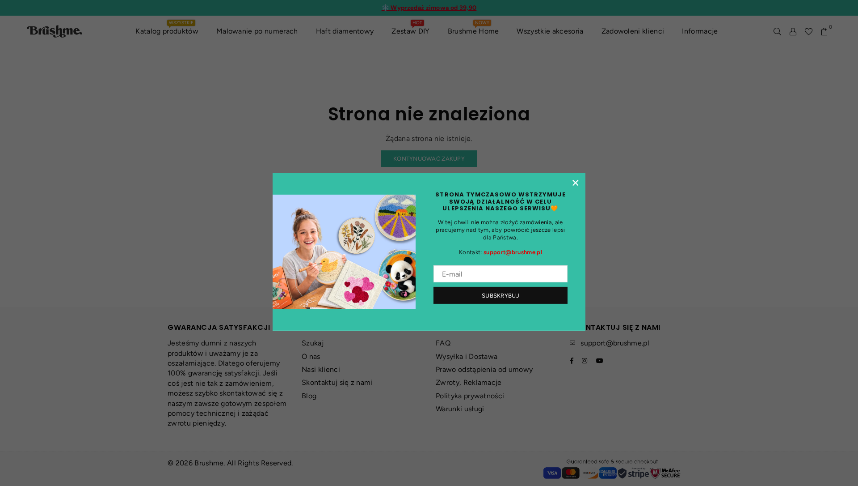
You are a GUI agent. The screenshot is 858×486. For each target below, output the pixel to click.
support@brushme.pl (513, 252)
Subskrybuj (500, 295)
